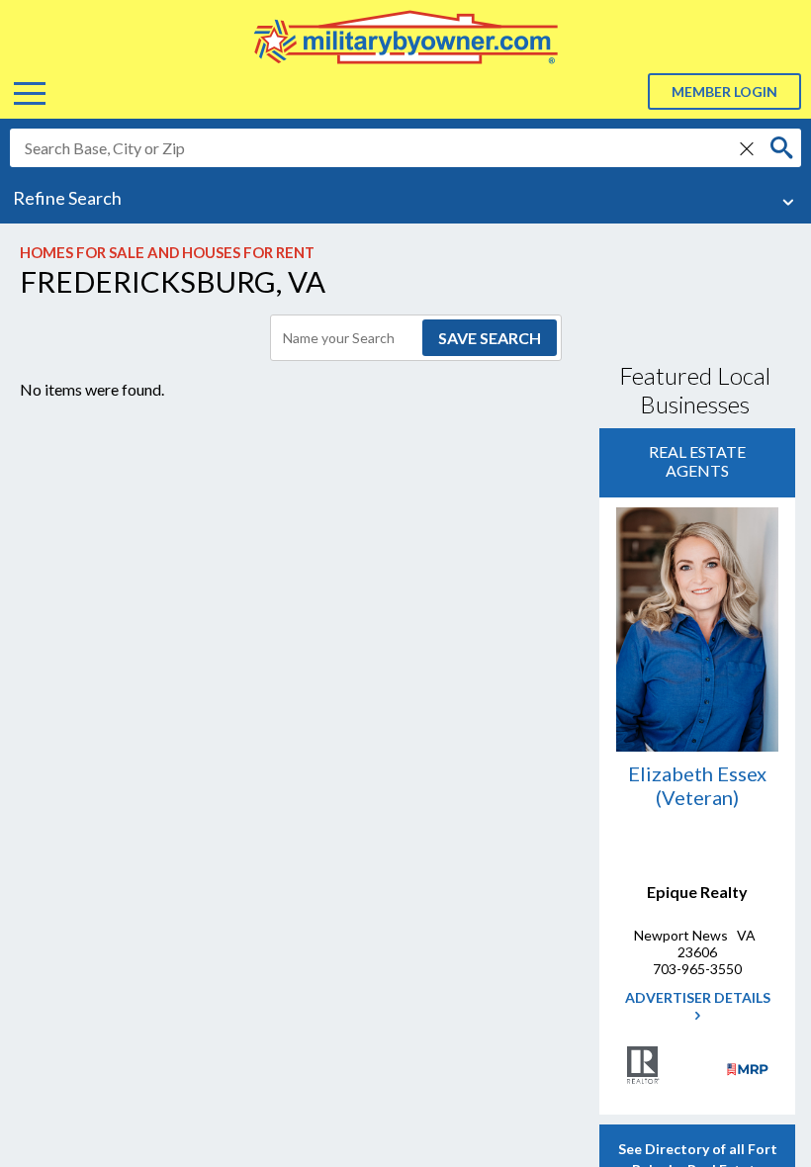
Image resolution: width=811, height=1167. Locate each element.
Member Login (724, 91)
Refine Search (67, 198)
